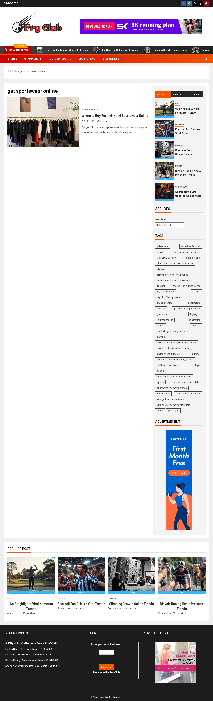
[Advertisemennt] (141, 26)
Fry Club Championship (169, 297)
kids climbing (193, 320)
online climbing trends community (175, 348)
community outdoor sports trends (174, 280)
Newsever (99, 697)
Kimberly (103, 121)
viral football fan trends (188, 393)
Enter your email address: (106, 658)
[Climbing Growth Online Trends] (164, 150)
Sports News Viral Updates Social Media (26, 666)
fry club (196, 291)
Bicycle (178, 166)
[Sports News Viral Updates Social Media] (164, 192)
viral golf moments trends (170, 399)
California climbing (167, 257)
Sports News (87, 59)
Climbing (179, 145)
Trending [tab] (194, 94)
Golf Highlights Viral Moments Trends (67, 50)
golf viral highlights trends (186, 308)
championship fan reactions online (175, 263)
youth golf (173, 410)
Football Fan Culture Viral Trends (120, 50)
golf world (162, 314)
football (161, 286)
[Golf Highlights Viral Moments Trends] (164, 108)
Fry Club (12, 71)
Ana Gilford (30, 613)
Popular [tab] (177, 94)
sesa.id (160, 371)
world (160, 410)
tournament (163, 393)
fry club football (165, 303)
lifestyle (196, 325)
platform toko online (167, 365)
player (197, 365)
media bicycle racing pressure (172, 331)
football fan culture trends (186, 286)
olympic (161, 337)
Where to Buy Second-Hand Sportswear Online (115, 115)
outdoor (196, 354)
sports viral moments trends (172, 388)
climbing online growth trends (172, 274)
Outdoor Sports (60, 59)
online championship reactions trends (176, 342)
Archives (161, 219)
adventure (162, 246)
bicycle (160, 252)
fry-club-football (165, 291)
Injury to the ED (165, 320)
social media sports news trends (174, 376)
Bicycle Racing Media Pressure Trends (25, 660)
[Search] (206, 59)
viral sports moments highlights (173, 405)
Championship (33, 59)
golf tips (161, 308)
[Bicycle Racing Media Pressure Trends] (164, 171)
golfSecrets (194, 303)
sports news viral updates (187, 382)
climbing (161, 269)
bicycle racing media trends (186, 252)
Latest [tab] (161, 94)
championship (193, 257)
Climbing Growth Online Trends (170, 50)
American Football (190, 246)
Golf (177, 104)
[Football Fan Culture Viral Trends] (164, 129)
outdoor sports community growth (175, 359)
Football (179, 125)
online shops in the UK (168, 354)
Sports (12, 59)
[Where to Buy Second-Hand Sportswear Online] (43, 122)
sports (160, 382)
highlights (195, 314)
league (160, 325)
